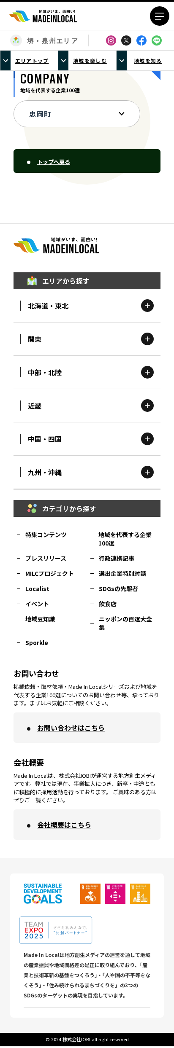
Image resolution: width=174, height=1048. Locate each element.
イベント (37, 603)
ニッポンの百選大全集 (125, 623)
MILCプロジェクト (49, 573)
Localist (37, 588)
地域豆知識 (40, 619)
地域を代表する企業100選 (125, 538)
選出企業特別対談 (122, 573)
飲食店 (108, 603)
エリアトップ (32, 60)
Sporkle (36, 642)
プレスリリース (45, 558)
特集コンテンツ (46, 534)
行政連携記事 (116, 558)
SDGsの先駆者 (118, 588)
